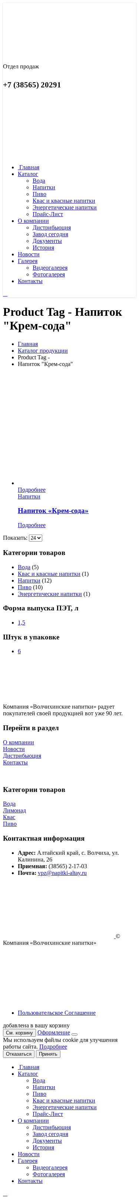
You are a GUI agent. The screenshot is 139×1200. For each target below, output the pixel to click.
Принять (48, 1054)
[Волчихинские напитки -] (40, 54)
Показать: (16, 538)
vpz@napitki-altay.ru (62, 873)
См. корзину (19, 1033)
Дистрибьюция (52, 227)
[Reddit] (5, 294)
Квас (9, 817)
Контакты (30, 281)
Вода (39, 180)
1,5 (21, 622)
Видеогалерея (50, 267)
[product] (77, 430)
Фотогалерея (49, 274)
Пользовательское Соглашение (57, 1013)
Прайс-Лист (48, 214)
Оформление (53, 1032)
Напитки (44, 187)
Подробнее (32, 490)
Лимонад (14, 810)
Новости (29, 254)
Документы (47, 241)
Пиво (39, 194)
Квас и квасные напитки (64, 201)
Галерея (27, 261)
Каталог (28, 174)
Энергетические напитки (65, 207)
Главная (28, 167)
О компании (33, 221)
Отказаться (19, 1054)
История (43, 247)
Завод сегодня (50, 234)
